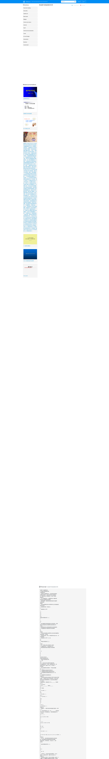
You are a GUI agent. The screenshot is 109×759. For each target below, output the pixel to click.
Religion (25, 19)
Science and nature (27, 22)
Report (83, 5)
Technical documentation (28, 30)
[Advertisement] (30, 64)
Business (25, 42)
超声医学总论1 (26, 98)
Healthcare (26, 13)
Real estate (26, 16)
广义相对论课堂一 (27, 245)
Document (26, 275)
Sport (25, 27)
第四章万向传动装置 (28, 113)
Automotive (26, 39)
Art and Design (26, 36)
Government (26, 44)
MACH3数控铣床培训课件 (29, 260)
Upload (79, 1)
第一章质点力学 (27, 128)
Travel (25, 33)
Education (26, 10)
